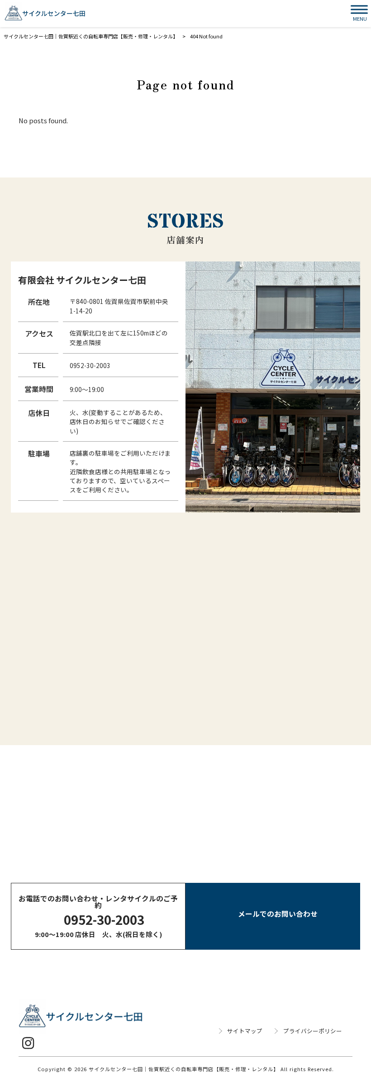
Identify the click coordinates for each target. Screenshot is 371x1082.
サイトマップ (244, 1031)
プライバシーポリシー (312, 1031)
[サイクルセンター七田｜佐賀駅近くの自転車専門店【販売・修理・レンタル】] (45, 13)
